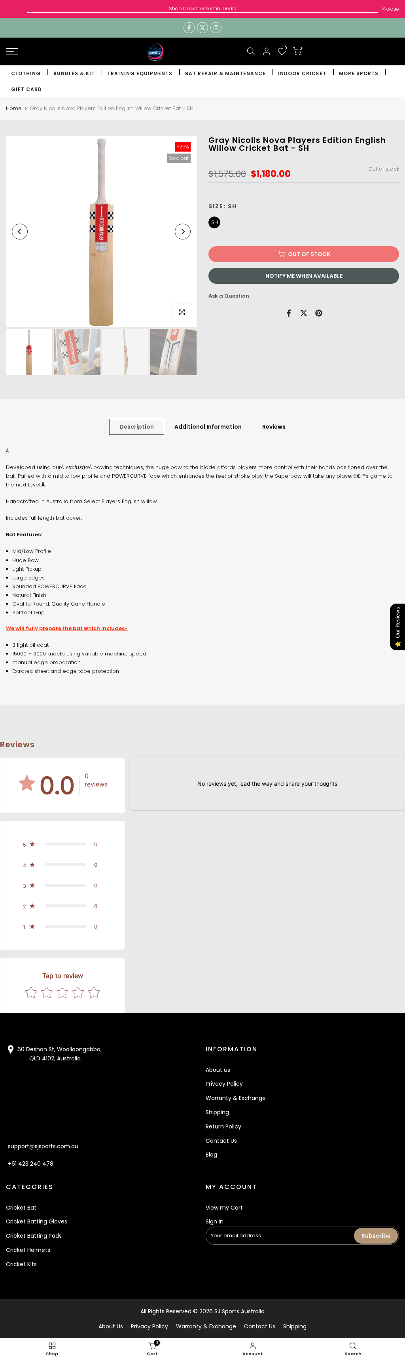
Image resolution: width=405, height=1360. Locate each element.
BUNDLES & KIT (74, 73)
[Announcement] (202, 9)
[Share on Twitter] (303, 313)
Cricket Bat (21, 1208)
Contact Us (221, 1141)
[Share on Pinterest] (318, 313)
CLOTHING (26, 73)
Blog (211, 1155)
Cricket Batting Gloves (36, 1221)
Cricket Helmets (28, 1250)
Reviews (274, 426)
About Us (110, 1326)
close (16, 9)
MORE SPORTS (359, 73)
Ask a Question (228, 296)
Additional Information (208, 426)
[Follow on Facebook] (189, 27)
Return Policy (223, 1126)
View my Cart (224, 1208)
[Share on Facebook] (288, 313)
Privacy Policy (224, 1084)
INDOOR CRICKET (302, 73)
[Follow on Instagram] (215, 27)
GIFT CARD (26, 89)
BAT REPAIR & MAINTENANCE (225, 73)
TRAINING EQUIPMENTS (139, 73)
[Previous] (20, 231)
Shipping (217, 1112)
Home (14, 108)
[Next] (183, 231)
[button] (62, 844)
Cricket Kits (21, 1264)
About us (218, 1070)
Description (136, 426)
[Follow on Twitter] (202, 27)
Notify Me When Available (304, 276)
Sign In (214, 1221)
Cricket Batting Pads (34, 1236)
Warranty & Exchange (236, 1098)
